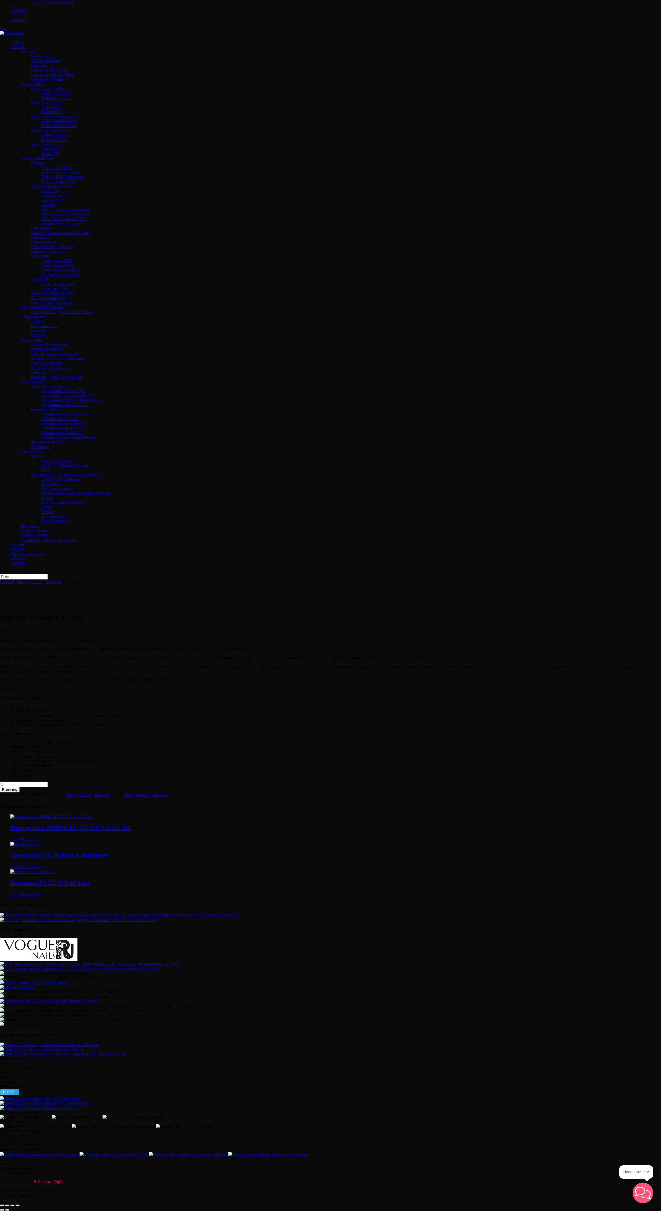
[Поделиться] (7, 1205)
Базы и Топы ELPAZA (50, 130)
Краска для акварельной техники (60, 232)
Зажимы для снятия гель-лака (57, 358)
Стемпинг (40, 279)
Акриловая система (48, 386)
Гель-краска (41, 228)
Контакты (19, 558)
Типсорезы (40, 446)
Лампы (37, 321)
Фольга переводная (48, 298)
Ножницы (50, 484)
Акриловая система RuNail (65, 405)
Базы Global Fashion (58, 121)
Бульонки (49, 191)
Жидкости (29, 525)
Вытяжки (39, 330)
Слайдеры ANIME (57, 260)
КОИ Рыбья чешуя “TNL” (64, 219)
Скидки (17, 549)
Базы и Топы (32, 84)
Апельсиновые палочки (62, 502)
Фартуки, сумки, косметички (56, 377)
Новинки (18, 544)
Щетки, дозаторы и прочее (54, 353)
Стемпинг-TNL (55, 288)
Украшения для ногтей (51, 186)
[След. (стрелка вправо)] (7, 1210)
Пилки (47, 512)
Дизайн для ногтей (37, 158)
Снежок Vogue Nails (48, 251)
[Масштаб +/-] (17, 1205)
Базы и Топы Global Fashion (55, 116)
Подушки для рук (46, 363)
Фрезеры (38, 335)
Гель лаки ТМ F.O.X (49, 70)
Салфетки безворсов (49, 344)
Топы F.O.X (51, 112)
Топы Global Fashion (59, 126)
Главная (17, 42)
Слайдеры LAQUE (58, 265)
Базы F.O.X (51, 107)
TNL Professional (45, 60)
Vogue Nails (41, 56)
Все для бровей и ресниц (43, 307)
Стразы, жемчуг (55, 195)
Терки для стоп (54, 521)
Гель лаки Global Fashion (52, 74)
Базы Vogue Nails (56, 93)
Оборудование (33, 316)
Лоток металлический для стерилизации (77, 493)
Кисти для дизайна (58, 460)
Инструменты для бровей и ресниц (62, 312)
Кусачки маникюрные (60, 479)
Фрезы (47, 498)
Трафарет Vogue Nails (60, 274)
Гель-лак (28, 51)
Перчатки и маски (47, 349)
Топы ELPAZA (54, 139)
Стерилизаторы (44, 325)
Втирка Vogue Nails (58, 181)
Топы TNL (50, 153)
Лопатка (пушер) (56, 488)
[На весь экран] (12, 1205)
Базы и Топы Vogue (48, 88)
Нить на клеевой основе (52, 293)
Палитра (38, 372)
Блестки (48, 205)
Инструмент (31, 451)
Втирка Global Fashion (60, 172)
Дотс (45, 470)
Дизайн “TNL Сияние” (61, 223)
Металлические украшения (65, 209)
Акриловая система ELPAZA (67, 395)
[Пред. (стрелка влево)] (2, 1210)
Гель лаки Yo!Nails (47, 79)
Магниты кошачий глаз (51, 367)
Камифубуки (52, 200)
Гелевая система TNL (60, 418)
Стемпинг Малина (57, 284)
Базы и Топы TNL (47, 144)
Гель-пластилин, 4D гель (53, 246)
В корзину (10, 790)
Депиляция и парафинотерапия (48, 539)
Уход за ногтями (35, 530)
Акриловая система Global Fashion (71, 400)
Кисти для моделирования (64, 465)
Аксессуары (31, 339)
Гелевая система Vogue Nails (66, 414)
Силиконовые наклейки (52, 302)
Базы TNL (50, 149)
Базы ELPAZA (54, 135)
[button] (643, 1193)
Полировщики (54, 516)
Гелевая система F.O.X (61, 428)
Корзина (17, 563)
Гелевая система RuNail (62, 432)
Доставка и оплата (26, 553)
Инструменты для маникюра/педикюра (65, 474)
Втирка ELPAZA (56, 167)
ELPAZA (39, 65)
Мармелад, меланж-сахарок (65, 214)
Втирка (37, 163)
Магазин (18, 46)
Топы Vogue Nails (56, 98)
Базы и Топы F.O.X (48, 102)
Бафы (46, 507)
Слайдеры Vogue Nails (60, 270)
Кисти (36, 456)
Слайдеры (40, 256)
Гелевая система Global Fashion (68, 437)
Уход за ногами (34, 535)
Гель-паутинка (43, 242)
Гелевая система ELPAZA (64, 423)
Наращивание (33, 381)
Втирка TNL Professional (62, 177)
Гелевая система (45, 409)
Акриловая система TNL (63, 391)
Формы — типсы (46, 442)
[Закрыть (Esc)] (2, 1205)
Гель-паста (40, 237)
